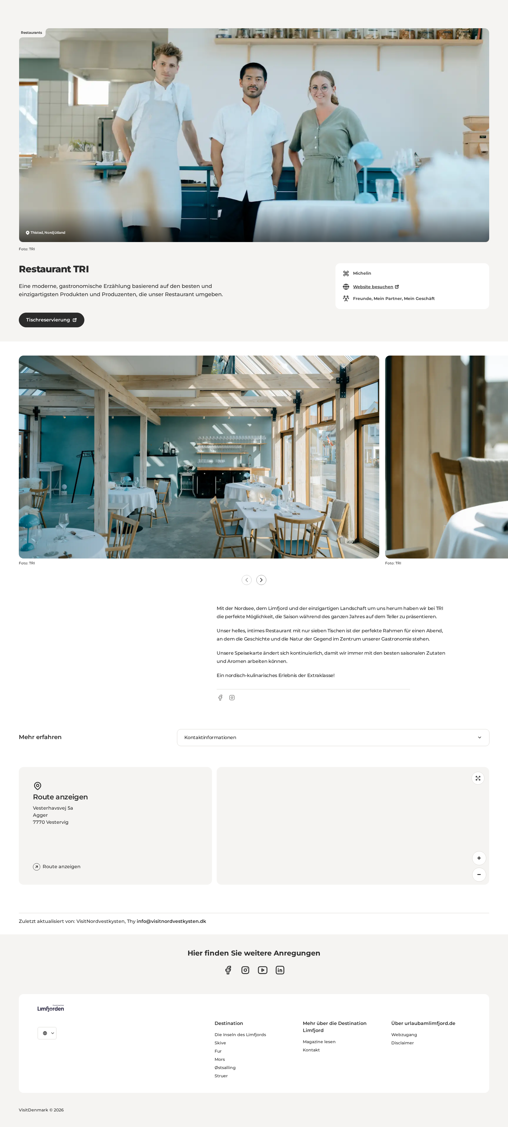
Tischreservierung (48, 320)
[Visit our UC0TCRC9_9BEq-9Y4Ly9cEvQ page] (263, 970)
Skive (220, 1043)
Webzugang (404, 1034)
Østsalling (225, 1067)
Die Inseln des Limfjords (240, 1034)
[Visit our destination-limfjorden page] (280, 970)
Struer (221, 1075)
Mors (220, 1059)
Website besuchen (373, 286)
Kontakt (311, 1050)
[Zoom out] (479, 875)
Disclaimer (402, 1043)
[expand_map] (478, 778)
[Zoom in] (479, 858)
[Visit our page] (228, 970)
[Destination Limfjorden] (51, 1008)
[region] (353, 826)
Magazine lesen (319, 1041)
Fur (218, 1051)
